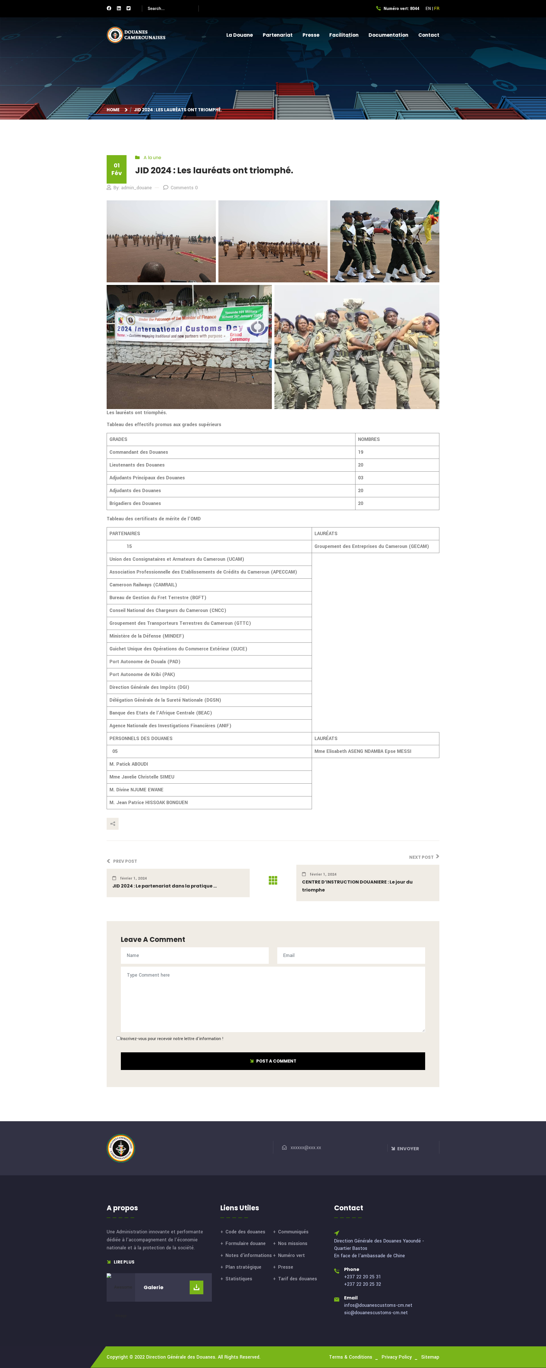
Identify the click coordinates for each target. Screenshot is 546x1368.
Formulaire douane (246, 1243)
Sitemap (430, 1357)
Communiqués (293, 1232)
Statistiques (239, 1278)
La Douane (239, 35)
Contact (428, 35)
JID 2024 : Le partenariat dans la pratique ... (164, 886)
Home (114, 110)
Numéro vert (291, 1255)
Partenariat (278, 35)
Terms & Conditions (350, 1357)
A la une (152, 157)
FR (436, 9)
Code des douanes (245, 1232)
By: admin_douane (132, 187)
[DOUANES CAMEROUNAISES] (139, 34)
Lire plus (124, 1262)
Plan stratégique (243, 1267)
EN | (429, 9)
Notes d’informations (249, 1255)
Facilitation (344, 35)
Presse (311, 35)
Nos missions (292, 1243)
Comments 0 (184, 187)
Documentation (388, 35)
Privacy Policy (397, 1357)
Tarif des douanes (297, 1278)
